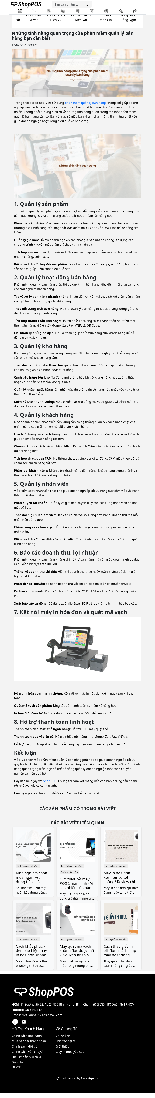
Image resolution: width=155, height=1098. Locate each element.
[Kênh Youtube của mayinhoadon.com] (24, 1022)
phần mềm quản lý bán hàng (85, 103)
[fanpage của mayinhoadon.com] (15, 1022)
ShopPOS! (50, 781)
